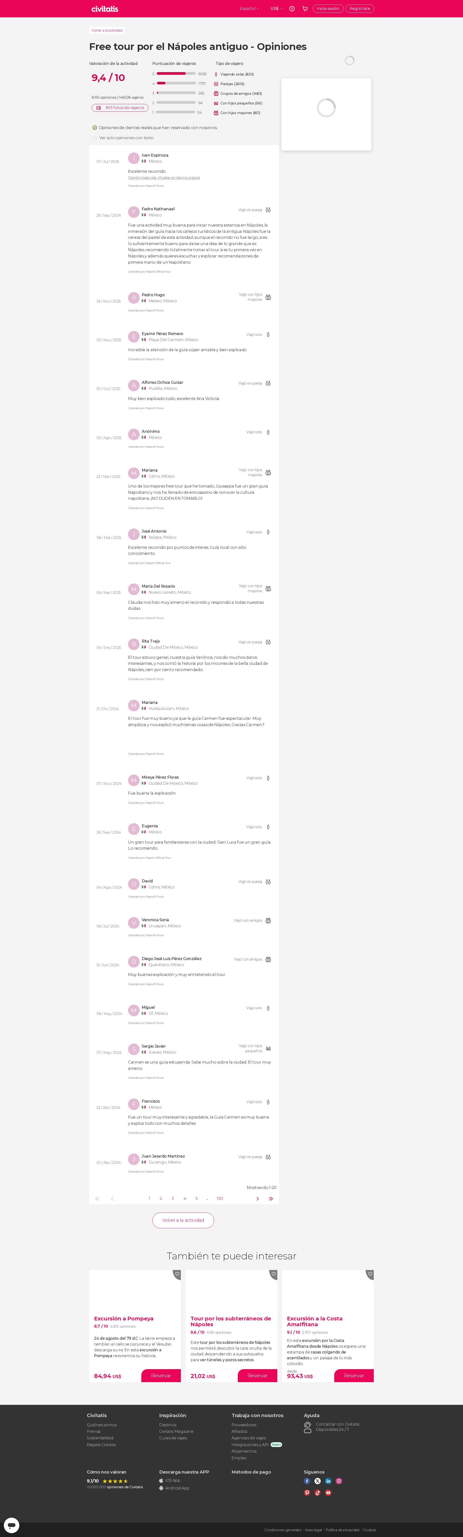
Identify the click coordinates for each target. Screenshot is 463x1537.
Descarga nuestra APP (184, 1472)
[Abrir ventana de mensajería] (11, 1525)
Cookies (369, 1530)
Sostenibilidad (100, 1438)
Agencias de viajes (249, 1438)
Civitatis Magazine (176, 1431)
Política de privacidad (342, 1530)
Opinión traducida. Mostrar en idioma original (164, 177)
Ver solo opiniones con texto (126, 138)
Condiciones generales (282, 1530)
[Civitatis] (105, 8)
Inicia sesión (328, 8)
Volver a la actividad (107, 30)
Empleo (239, 1458)
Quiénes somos (102, 1425)
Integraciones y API (250, 1444)
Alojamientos (244, 1451)
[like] (177, 1275)
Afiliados (239, 1431)
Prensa (94, 1431)
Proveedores (244, 1425)
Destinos (167, 1425)
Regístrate (360, 8)
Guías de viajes (173, 1438)
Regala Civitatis (101, 1444)
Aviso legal (313, 1530)
